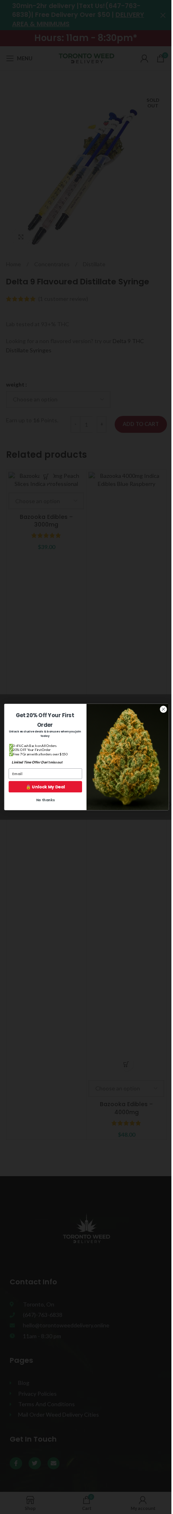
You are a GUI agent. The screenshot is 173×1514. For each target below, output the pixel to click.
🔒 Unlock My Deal (45, 787)
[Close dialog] (163, 709)
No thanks (45, 800)
